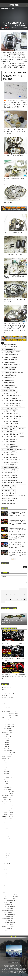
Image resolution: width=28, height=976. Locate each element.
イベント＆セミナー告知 (9, 693)
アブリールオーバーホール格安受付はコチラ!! (9, 346)
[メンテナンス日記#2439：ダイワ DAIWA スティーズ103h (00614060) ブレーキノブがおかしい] (4, 529)
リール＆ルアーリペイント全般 (10, 894)
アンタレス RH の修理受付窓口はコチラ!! (9, 375)
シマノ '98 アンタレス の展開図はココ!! (8, 444)
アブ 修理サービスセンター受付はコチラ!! (9, 344)
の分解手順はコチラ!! (5, 483)
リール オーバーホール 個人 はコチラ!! (8, 487)
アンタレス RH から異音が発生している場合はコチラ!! (11, 351)
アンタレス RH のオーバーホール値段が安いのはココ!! (11, 354)
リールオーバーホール (21, 495)
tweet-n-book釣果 (7, 787)
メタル (5, 851)
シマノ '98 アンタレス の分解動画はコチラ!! (9, 437)
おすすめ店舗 (6, 748)
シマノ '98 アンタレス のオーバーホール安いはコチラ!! (11, 401)
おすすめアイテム (7, 736)
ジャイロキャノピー (8, 810)
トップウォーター (7, 859)
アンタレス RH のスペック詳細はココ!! (8, 362)
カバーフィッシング (8, 818)
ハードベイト (6, 828)
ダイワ (3, 515)
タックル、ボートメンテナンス (8, 804)
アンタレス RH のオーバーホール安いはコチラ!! (10, 356)
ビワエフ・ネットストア (7, 687)
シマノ (16, 8)
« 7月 (2, 604)
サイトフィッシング (8, 820)
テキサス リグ (7, 857)
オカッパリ (6, 826)
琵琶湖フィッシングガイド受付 (8, 926)
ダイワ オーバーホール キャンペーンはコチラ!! (10, 470)
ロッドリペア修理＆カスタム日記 (9, 711)
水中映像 (7, 744)
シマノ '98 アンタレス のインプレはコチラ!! (9, 397)
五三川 (5, 761)
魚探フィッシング (7, 824)
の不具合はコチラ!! (19, 482)
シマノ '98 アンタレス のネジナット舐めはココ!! (10, 411)
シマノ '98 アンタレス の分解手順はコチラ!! (9, 439)
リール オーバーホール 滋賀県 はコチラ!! (9, 495)
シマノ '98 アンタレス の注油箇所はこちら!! (9, 451)
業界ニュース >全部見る (7, 717)
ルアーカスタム (7, 877)
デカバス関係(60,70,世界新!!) (8, 795)
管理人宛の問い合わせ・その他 (10, 900)
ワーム (5, 871)
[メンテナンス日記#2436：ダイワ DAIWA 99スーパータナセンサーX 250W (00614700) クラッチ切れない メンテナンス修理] (4, 544)
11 (6, 594)
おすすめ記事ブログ (8, 750)
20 (14, 597)
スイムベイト (6, 844)
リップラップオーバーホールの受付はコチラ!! (9, 496)
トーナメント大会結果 (8, 730)
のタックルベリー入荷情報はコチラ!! (8, 482)
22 (21, 597)
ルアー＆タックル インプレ (9, 752)
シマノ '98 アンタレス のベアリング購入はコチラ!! (10, 418)
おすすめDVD (6, 734)
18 (6, 597)
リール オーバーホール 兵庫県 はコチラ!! (9, 488)
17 (3, 597)
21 (17, 597)
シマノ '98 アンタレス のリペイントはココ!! (9, 424)
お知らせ (4, 689)
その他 (5, 709)
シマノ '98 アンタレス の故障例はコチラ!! (9, 447)
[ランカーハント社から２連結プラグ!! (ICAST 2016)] (14, 618)
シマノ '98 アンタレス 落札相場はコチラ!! (9, 460)
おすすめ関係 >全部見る (7, 732)
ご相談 (13, 108)
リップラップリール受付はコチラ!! (8, 500)
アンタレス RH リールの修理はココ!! (8, 382)
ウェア (5, 834)
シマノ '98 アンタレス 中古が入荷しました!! (9, 456)
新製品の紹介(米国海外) (9, 726)
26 (10, 599)
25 (6, 599)
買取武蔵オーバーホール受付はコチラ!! (8, 503)
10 (3, 594)
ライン (5, 867)
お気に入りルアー (7, 738)
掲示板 (3, 892)
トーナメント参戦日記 (8, 793)
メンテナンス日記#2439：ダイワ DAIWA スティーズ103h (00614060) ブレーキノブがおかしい (17, 530)
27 (14, 599)
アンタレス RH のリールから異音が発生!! (9, 369)
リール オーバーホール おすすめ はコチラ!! (18, 483)
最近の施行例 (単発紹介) (10, 914)
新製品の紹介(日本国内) (9, 724)
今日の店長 (4, 695)
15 (21, 594)
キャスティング (7, 836)
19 (10, 597)
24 (3, 599)
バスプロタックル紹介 (7, 797)
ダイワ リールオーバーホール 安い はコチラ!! (9, 474)
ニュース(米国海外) (8, 722)
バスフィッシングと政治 (7, 812)
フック (5, 861)
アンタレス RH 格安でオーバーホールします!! (9, 387)
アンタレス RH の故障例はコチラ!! (8, 380)
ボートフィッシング (8, 822)
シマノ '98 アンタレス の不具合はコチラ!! (9, 429)
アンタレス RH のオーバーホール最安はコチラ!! (10, 357)
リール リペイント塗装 (8, 806)
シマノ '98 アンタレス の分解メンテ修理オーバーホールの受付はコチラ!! (13, 436)
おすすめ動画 (6, 740)
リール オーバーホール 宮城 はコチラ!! (8, 493)
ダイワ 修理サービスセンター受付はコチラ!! (9, 475)
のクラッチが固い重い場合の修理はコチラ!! (9, 480)
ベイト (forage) (7, 863)
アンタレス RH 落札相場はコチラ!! (8, 388)
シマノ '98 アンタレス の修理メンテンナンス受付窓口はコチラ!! (12, 433)
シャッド (5, 842)
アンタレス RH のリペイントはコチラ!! (8, 370)
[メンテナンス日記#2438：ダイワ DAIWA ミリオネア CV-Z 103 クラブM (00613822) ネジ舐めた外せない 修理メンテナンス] (4, 536)
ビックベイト (6, 830)
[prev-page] (12, 559)
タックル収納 (6, 855)
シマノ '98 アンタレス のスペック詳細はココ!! (9, 410)
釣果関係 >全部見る (6, 758)
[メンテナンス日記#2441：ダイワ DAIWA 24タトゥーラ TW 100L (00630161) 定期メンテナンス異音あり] (4, 513)
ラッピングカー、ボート (7, 801)
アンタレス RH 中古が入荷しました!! (8, 383)
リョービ (5, 705)
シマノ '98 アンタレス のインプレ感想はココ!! (9, 398)
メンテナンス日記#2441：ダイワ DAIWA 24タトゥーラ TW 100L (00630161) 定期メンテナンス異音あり (14, 643)
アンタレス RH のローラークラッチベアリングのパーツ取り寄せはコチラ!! (13, 372)
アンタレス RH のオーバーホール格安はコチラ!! (10, 359)
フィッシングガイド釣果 (9, 791)
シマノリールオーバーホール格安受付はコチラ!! (10, 469)
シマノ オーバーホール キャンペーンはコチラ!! (10, 462)
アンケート (6, 691)
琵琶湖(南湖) (6, 773)
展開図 (6, 278)
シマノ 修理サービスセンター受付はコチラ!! (9, 467)
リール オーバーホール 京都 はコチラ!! (8, 485)
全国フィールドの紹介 (7, 756)
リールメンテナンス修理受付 (8, 902)
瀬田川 (5, 779)
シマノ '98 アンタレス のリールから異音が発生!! (10, 421)
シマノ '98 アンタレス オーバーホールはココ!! (9, 393)
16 (24, 594)
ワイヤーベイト (7, 873)
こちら (15, 330)
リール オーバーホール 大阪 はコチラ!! (8, 490)
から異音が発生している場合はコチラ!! (8, 390)
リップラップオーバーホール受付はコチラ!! (9, 498)
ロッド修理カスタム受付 (7, 918)
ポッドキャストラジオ (7, 799)
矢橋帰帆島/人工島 (8, 777)
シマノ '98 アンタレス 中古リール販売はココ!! (9, 457)
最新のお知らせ (9, 908)
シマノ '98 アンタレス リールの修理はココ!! (9, 454)
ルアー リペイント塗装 (8, 808)
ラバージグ (6, 875)
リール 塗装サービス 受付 (7, 910)
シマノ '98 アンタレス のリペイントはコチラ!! (9, 426)
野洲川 (5, 775)
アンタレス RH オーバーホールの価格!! (8, 347)
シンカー (5, 869)
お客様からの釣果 (7, 789)
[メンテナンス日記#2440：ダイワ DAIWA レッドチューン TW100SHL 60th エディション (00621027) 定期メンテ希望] (4, 521)
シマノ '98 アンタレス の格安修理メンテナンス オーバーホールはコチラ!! (13, 449)
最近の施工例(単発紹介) (10, 906)
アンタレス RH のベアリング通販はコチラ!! (9, 367)
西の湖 (5, 769)
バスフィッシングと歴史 (7, 814)
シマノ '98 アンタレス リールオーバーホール (9, 452)
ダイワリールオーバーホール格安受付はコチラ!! (10, 477)
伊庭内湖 (5, 767)
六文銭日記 (7, 783)
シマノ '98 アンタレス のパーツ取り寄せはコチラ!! (10, 415)
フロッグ (5, 847)
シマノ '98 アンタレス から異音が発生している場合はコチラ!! (12, 395)
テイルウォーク (7, 707)
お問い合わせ (19, 63)
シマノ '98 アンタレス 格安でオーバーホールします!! (11, 459)
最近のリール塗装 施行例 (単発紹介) (11, 715)
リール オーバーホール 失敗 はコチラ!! (8, 492)
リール (5, 879)
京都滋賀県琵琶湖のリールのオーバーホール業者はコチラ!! (12, 501)
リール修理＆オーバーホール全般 (11, 896)
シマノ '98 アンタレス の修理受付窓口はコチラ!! (10, 434)
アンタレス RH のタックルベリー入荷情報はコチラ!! (11, 364)
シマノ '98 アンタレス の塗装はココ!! (8, 442)
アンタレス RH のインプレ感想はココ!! (8, 352)
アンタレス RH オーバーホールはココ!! (8, 349)
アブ (5, 699)
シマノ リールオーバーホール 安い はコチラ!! (9, 465)
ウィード (5, 832)
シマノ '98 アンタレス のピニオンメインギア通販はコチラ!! (12, 416)
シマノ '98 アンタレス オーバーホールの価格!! (9, 392)
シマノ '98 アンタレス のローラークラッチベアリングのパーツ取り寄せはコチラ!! (13, 428)
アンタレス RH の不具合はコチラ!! (8, 374)
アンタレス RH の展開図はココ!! (7, 378)
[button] (26, 5)
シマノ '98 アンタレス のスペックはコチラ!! (9, 408)
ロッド (5, 881)
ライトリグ (6, 865)
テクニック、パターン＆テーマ (8, 816)
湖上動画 (7, 746)
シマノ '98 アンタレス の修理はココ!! (8, 431)
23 (24, 597)
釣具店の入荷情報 (7, 728)
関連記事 (4, 508)
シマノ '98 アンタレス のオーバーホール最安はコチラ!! (11, 403)
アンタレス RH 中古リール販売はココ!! (8, 385)
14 (17, 594)
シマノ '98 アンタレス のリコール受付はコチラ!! (10, 423)
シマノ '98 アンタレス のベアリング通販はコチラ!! (10, 419)
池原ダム (5, 763)
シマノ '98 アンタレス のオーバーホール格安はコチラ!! (11, 405)
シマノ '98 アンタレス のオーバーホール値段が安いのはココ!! (12, 400)
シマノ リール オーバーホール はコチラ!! (9, 464)
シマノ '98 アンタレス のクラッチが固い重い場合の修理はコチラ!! (13, 406)
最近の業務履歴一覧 (8, 904)
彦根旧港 (5, 765)
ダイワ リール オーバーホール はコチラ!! (9, 472)
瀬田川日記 (7, 781)
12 (10, 594)
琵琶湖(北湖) (6, 771)
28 (17, 599)
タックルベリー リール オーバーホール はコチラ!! (10, 478)
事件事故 (7, 742)
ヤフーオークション (8, 754)
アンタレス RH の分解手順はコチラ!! (8, 377)
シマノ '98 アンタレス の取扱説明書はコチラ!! (9, 441)
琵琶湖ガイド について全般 (9, 898)
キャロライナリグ (7, 838)
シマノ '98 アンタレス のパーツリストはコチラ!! (10, 413)
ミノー (5, 849)
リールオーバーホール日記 (7, 8)
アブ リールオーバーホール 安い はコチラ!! (12, 342)
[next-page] (15, 559)
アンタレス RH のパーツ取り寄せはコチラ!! (9, 365)
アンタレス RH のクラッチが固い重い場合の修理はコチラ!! (12, 360)
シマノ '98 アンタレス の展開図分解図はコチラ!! (10, 446)
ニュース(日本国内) (8, 720)
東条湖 (5, 785)
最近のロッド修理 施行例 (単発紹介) (11, 713)
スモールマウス (7, 853)
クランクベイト (7, 840)
